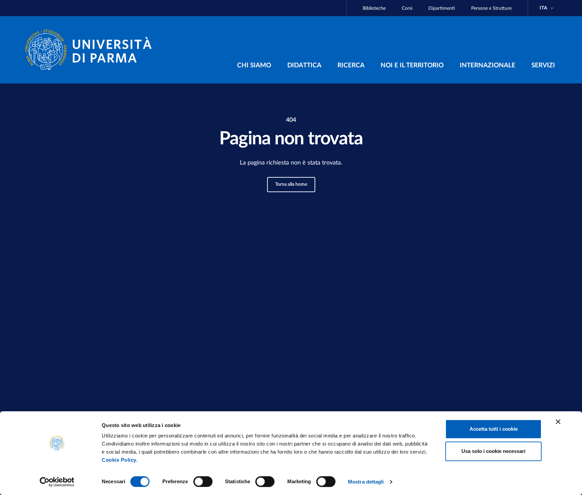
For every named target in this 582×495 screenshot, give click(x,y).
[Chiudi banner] (558, 421)
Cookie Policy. (119, 460)
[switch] (203, 481)
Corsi (407, 8)
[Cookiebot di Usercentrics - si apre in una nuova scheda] (57, 482)
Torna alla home (291, 184)
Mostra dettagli (366, 482)
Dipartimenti (441, 8)
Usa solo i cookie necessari (493, 451)
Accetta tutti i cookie (494, 429)
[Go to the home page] (91, 50)
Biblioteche (374, 8)
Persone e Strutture (491, 8)
